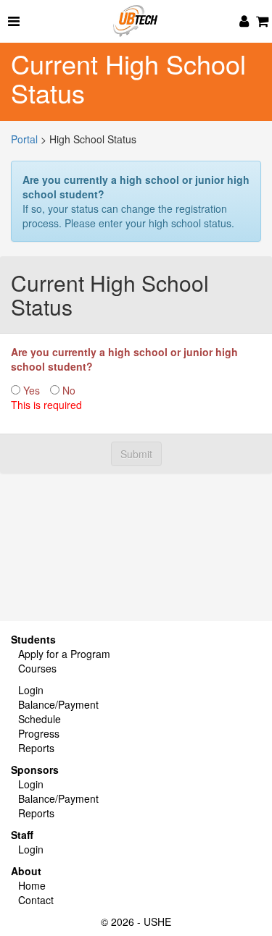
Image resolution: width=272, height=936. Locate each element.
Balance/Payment (58, 704)
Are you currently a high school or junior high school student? (124, 359)
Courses (37, 668)
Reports (36, 748)
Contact (36, 900)
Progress (38, 733)
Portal (24, 139)
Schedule (39, 719)
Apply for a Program (64, 653)
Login (31, 690)
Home (32, 885)
